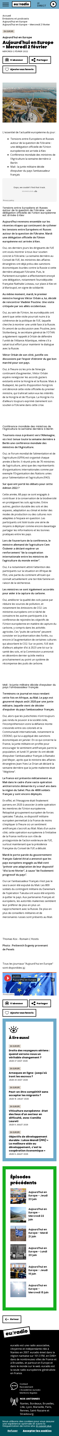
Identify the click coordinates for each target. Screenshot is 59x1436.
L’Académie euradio (30, 1389)
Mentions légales (28, 1392)
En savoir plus (43, 1426)
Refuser (13, 1431)
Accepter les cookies (37, 1431)
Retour (14, 1319)
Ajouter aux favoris (22, 69)
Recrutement (26, 1386)
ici (24, 967)
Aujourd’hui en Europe (15, 21)
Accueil (7, 15)
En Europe (8, 31)
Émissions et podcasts (16, 18)
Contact (24, 1384)
